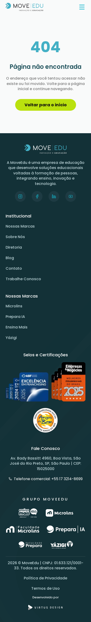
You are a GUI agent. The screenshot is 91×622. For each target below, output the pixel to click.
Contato (14, 268)
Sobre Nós (15, 236)
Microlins (14, 306)
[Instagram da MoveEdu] (20, 196)
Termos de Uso (45, 588)
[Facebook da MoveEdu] (37, 196)
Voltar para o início (45, 105)
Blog (10, 258)
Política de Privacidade (45, 578)
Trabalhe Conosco (23, 279)
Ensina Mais (17, 327)
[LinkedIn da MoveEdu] (54, 196)
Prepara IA (15, 316)
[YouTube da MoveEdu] (70, 196)
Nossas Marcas (20, 226)
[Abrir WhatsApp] (79, 610)
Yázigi (11, 337)
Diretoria (14, 247)
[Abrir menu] (81, 7)
